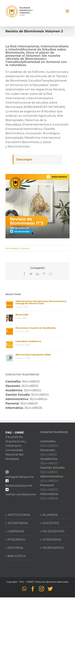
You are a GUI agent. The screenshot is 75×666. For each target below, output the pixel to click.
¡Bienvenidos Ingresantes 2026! (33, 354)
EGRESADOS (51, 539)
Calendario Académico (28, 341)
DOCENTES (50, 523)
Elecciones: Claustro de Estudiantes (35, 328)
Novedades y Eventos (17, 248)
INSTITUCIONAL (19, 515)
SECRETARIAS (18, 523)
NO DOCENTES (53, 531)
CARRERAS (16, 531)
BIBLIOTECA (16, 556)
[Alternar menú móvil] (68, 11)
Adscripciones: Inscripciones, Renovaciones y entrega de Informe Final (41, 302)
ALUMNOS (50, 515)
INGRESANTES (53, 547)
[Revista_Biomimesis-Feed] (37, 175)
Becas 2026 (21, 314)
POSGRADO (16, 539)
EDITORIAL (16, 547)
